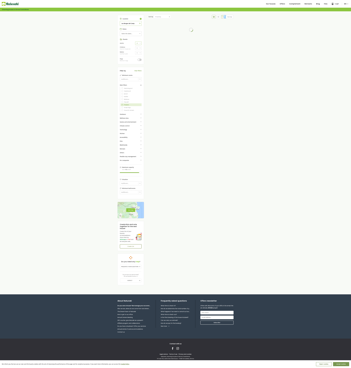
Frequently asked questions (129, 266)
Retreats (308, 4)
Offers (282, 4)
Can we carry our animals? (169, 320)
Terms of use (173, 354)
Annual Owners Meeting (125, 317)
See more (164, 326)
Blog (318, 4)
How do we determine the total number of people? (175, 309)
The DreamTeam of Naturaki (126, 311)
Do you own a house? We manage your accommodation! (134, 306)
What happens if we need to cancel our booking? (175, 311)
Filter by (123, 71)
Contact (129, 280)
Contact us (121, 332)
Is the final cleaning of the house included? (174, 317)
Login (337, 4)
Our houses (271, 4)
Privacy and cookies (185, 354)
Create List (131, 246)
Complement (294, 4)
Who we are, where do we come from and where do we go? (134, 309)
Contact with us (176, 344)
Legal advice (164, 354)
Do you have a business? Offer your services (131, 326)
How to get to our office (125, 314)
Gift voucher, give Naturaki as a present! (130, 320)
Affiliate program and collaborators (128, 323)
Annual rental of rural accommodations (130, 329)
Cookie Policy (125, 364)
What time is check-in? (168, 306)
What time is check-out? (169, 314)
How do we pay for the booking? (171, 323)
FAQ (325, 4)
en (345, 4)
